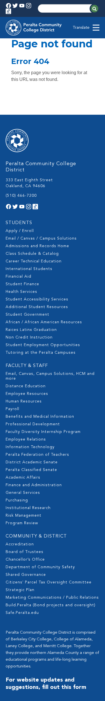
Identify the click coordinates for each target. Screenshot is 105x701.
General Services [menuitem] (23, 493)
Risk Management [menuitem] (23, 516)
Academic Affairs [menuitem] (23, 477)
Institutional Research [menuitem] (28, 508)
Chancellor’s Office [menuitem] (25, 559)
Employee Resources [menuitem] (27, 394)
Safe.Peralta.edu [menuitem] (22, 613)
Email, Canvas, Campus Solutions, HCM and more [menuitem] (50, 376)
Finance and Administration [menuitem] (34, 485)
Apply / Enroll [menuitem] (20, 231)
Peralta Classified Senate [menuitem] (31, 470)
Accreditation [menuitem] (20, 544)
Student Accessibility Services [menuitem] (37, 299)
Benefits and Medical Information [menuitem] (40, 417)
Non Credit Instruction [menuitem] (29, 337)
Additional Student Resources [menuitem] (37, 307)
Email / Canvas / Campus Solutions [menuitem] (41, 238)
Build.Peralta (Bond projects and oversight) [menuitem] (50, 605)
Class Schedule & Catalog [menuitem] (32, 254)
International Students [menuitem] (29, 269)
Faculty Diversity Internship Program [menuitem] (43, 432)
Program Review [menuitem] (22, 523)
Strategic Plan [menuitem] (20, 590)
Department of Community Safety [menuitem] (40, 567)
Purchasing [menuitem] (17, 500)
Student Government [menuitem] (27, 315)
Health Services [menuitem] (21, 292)
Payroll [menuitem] (12, 409)
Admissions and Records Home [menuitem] (37, 246)
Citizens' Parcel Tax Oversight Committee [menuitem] (49, 582)
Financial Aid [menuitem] (18, 276)
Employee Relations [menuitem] (26, 439)
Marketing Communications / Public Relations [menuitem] (52, 598)
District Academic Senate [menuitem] (32, 462)
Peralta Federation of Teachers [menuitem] (37, 455)
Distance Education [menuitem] (26, 386)
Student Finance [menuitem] (22, 284)
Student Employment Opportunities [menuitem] (43, 345)
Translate (81, 28)
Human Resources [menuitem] (24, 401)
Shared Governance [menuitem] (26, 575)
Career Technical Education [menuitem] (34, 261)
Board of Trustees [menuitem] (24, 552)
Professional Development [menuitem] (33, 424)
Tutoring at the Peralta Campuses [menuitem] (41, 353)
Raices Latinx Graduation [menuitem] (31, 330)
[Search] (94, 9)
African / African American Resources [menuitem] (44, 322)
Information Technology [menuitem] (30, 447)
